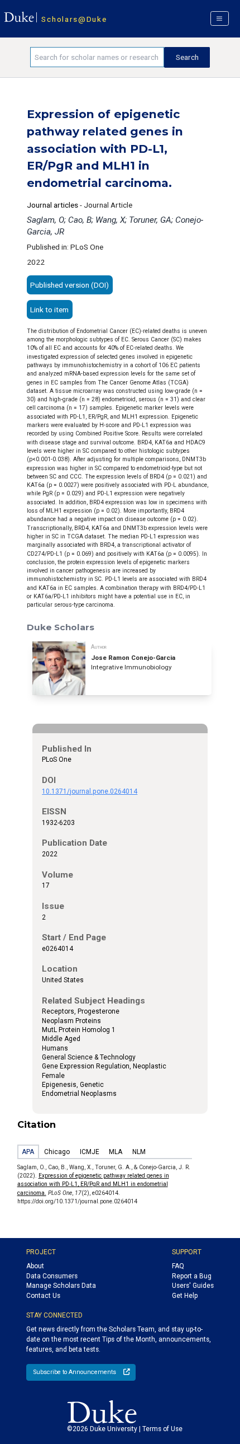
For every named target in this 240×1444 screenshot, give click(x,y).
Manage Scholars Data (61, 1286)
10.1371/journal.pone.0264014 (89, 791)
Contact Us (43, 1296)
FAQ (178, 1266)
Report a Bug (192, 1276)
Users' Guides (193, 1286)
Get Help (185, 1296)
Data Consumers (52, 1276)
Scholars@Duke (74, 19)
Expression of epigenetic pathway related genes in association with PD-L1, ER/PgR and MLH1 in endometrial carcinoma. (93, 1184)
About (35, 1266)
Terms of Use (162, 1429)
